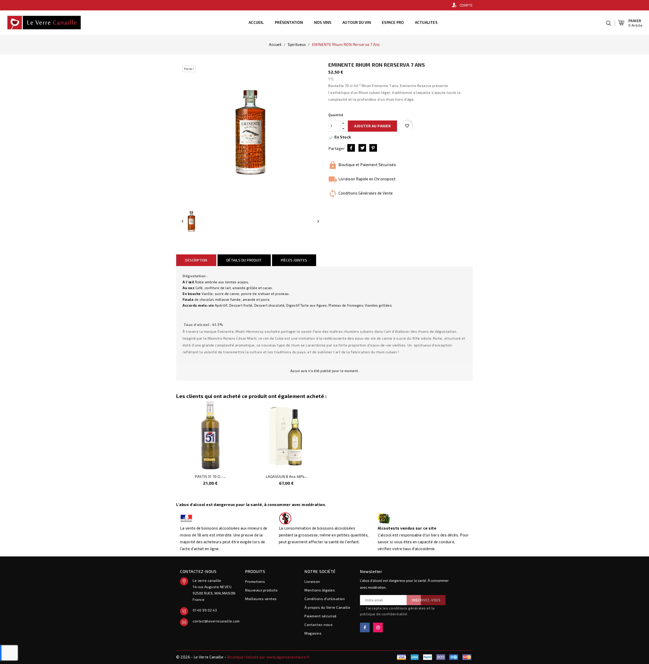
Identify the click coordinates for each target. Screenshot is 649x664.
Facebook (365, 627)
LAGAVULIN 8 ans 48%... (286, 476)
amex (414, 657)
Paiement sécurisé (320, 616)
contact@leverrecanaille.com (215, 621)
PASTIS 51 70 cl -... (210, 476)
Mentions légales (319, 590)
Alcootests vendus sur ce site (407, 528)
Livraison (312, 581)
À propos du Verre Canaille (327, 607)
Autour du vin (356, 22)
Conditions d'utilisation (324, 599)
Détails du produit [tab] (244, 260)
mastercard (454, 657)
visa (401, 657)
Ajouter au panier (372, 126)
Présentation (289, 22)
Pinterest (373, 148)
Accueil (256, 22)
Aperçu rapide (237, 462)
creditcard (467, 657)
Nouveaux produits (261, 590)
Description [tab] (196, 260)
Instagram (378, 627)
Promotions (255, 581)
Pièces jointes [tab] (294, 260)
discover (427, 657)
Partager (351, 148)
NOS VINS (323, 22)
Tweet (362, 148)
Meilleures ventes (261, 599)
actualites (426, 22)
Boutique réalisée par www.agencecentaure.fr (268, 657)
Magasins (312, 633)
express (440, 657)
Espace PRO (393, 22)
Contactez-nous (318, 624)
